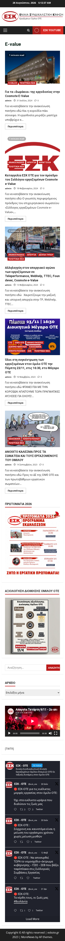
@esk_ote (32, 784)
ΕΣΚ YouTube (52, 30)
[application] (32, 721)
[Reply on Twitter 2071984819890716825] (16, 809)
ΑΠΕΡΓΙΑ (31, 162)
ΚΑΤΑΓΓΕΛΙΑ (45, 162)
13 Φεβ (44, 852)
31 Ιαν (44, 889)
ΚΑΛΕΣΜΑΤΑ (35, 346)
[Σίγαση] (50, 733)
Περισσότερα (17, 127)
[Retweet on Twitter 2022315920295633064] (22, 878)
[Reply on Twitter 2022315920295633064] (16, 878)
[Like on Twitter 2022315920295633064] (29, 878)
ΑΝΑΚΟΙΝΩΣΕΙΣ (16, 162)
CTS (10, 342)
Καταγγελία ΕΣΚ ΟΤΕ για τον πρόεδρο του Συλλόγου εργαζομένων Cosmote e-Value (32, 152)
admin (8, 100)
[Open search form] (28, 30)
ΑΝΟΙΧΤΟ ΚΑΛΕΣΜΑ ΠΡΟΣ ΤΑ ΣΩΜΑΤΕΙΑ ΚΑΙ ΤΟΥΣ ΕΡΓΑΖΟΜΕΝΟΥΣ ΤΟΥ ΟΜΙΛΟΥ (32, 429)
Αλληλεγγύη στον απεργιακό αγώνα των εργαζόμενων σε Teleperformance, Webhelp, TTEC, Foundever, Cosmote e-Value (32, 245)
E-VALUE (12, 83)
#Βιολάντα (21, 901)
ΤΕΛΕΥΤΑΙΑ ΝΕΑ (27, 83)
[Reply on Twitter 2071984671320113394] (16, 842)
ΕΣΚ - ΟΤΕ (20, 784)
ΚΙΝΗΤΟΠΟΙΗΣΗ (16, 350)
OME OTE (19, 342)
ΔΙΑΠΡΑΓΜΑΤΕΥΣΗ (17, 346)
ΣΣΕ (29, 350)
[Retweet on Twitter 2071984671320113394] (22, 842)
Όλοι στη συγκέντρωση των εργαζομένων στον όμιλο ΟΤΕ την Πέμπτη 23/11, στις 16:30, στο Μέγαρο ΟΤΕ (32, 337)
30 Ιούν (44, 784)
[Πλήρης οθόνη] (55, 733)
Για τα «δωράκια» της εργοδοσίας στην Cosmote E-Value (32, 69)
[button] (5, 30)
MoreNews (28, 937)
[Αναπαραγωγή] (9, 733)
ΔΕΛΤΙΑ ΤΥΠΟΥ (46, 254)
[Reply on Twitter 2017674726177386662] (16, 910)
